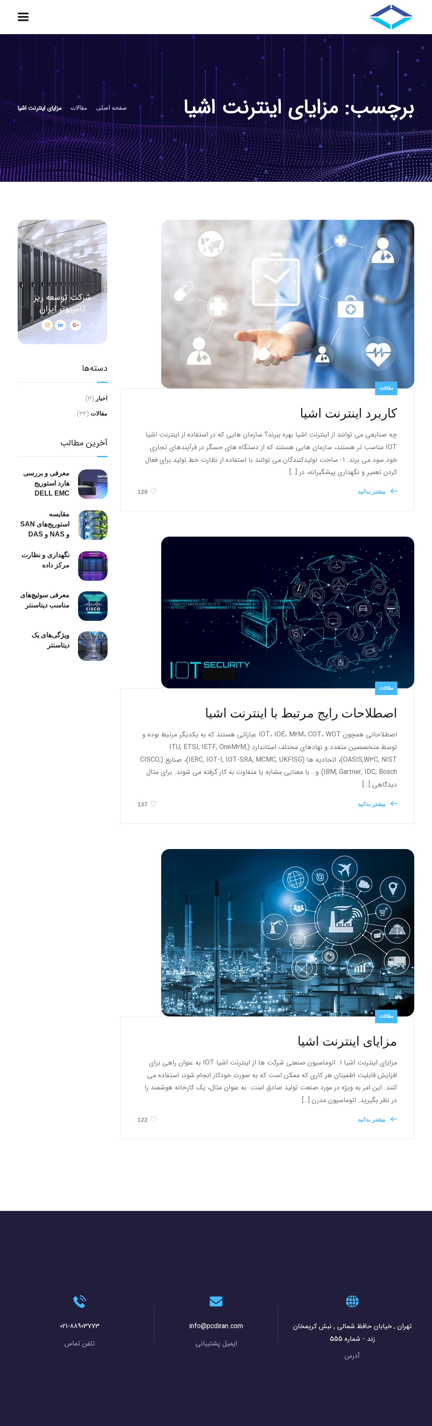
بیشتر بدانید (372, 491)
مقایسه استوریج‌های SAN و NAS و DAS (45, 524)
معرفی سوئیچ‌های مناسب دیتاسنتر (45, 600)
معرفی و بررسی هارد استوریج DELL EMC (46, 483)
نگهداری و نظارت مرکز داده (46, 560)
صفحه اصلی (111, 107)
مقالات (78, 107)
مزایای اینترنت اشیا (347, 1041)
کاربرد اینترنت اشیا (348, 413)
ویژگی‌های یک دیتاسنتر (51, 640)
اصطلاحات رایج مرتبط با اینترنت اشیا (301, 713)
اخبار (102, 398)
